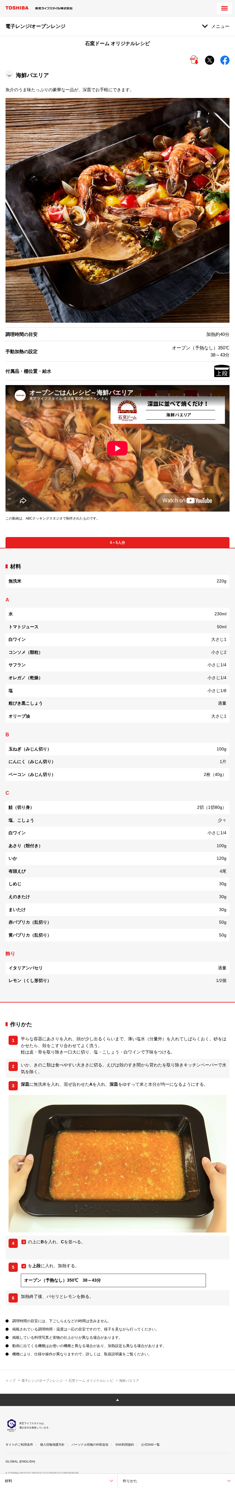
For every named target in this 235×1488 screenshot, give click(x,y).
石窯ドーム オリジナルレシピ (91, 1380)
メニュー (220, 26)
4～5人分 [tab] (117, 542)
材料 (8, 1481)
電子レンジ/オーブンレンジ (42, 1380)
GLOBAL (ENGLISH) (20, 1461)
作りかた (130, 1481)
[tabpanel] (117, 775)
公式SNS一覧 (150, 1444)
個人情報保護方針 (52, 1444)
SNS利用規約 (124, 1444)
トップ (11, 1380)
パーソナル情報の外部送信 (90, 1444)
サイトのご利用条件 (19, 1444)
